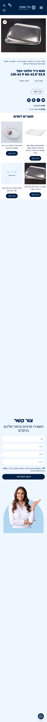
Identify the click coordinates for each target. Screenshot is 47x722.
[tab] (38, 81)
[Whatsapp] (41, 716)
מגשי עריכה (21, 61)
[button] (4, 5)
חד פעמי (31, 61)
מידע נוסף (35, 158)
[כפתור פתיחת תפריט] (41, 7)
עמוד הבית (41, 61)
